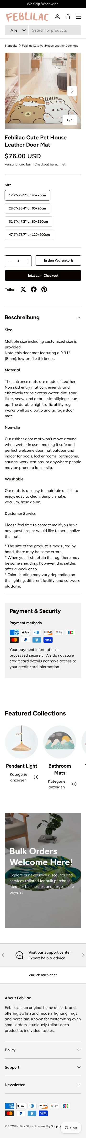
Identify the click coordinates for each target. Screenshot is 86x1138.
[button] (68, 16)
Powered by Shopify (48, 1126)
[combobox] (43, 30)
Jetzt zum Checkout (43, 275)
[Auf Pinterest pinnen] (44, 289)
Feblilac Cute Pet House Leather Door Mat (50, 45)
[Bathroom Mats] (59, 742)
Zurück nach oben (43, 975)
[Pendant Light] (21, 742)
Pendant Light (21, 766)
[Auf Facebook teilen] (33, 289)
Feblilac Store (24, 1126)
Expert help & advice (46, 958)
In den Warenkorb (58, 260)
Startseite (11, 45)
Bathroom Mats (59, 769)
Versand (11, 164)
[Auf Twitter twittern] (23, 289)
